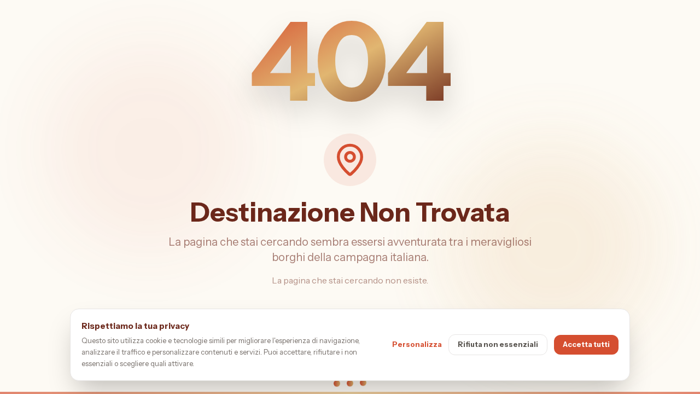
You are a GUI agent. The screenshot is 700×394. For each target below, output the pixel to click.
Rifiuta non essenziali (498, 344)
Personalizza (417, 344)
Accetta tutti (586, 344)
